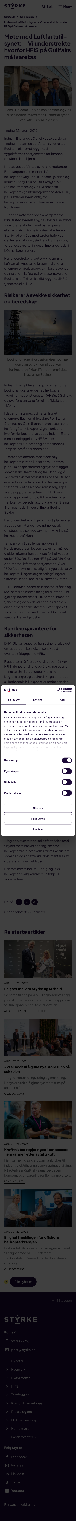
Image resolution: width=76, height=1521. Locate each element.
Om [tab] (62, 699)
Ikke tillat (38, 828)
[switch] (67, 771)
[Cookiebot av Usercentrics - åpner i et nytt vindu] (56, 690)
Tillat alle (38, 808)
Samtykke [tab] (14, 699)
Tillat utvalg (38, 818)
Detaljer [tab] (38, 699)
